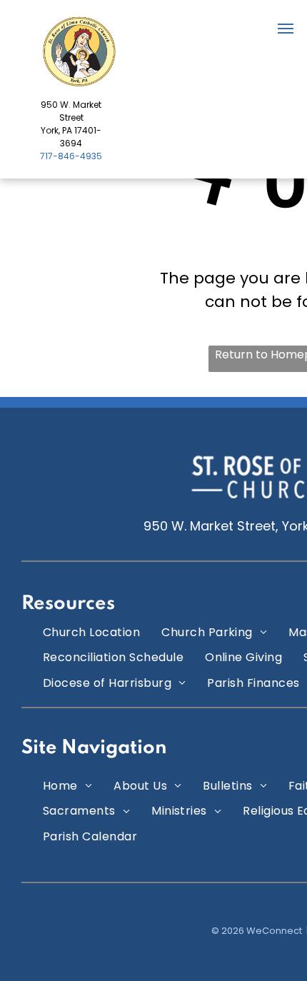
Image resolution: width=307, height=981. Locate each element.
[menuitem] (91, 632)
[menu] (285, 28)
